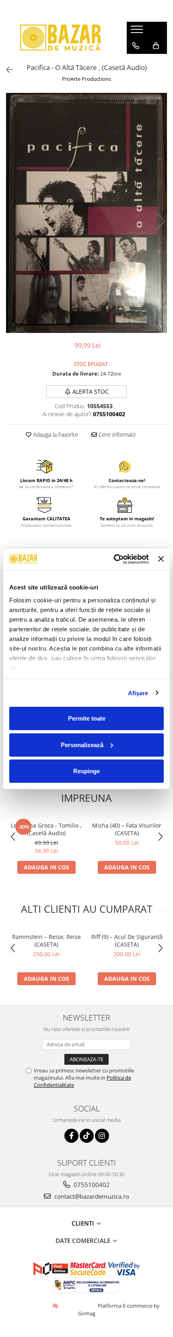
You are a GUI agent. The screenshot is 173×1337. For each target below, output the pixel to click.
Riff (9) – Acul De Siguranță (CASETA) (127, 940)
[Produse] (138, 32)
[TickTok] (87, 1136)
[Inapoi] (6, 69)
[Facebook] (71, 1136)
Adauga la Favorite (54, 434)
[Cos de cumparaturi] (156, 46)
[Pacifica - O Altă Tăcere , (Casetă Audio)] (86, 213)
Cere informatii (116, 434)
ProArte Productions (86, 78)
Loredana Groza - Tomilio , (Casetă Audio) (46, 829)
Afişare (138, 692)
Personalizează (82, 744)
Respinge (86, 771)
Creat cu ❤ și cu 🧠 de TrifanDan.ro (56, 1305)
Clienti (84, 1223)
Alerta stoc (90, 391)
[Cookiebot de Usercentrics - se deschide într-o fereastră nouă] (114, 559)
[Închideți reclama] (161, 559)
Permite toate (86, 718)
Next (160, 221)
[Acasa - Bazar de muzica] (60, 38)
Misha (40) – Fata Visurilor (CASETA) (126, 829)
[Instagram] (102, 1136)
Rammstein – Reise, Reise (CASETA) (46, 940)
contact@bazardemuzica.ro (91, 1196)
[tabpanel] (86, 213)
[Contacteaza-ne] (136, 46)
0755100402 (91, 1185)
